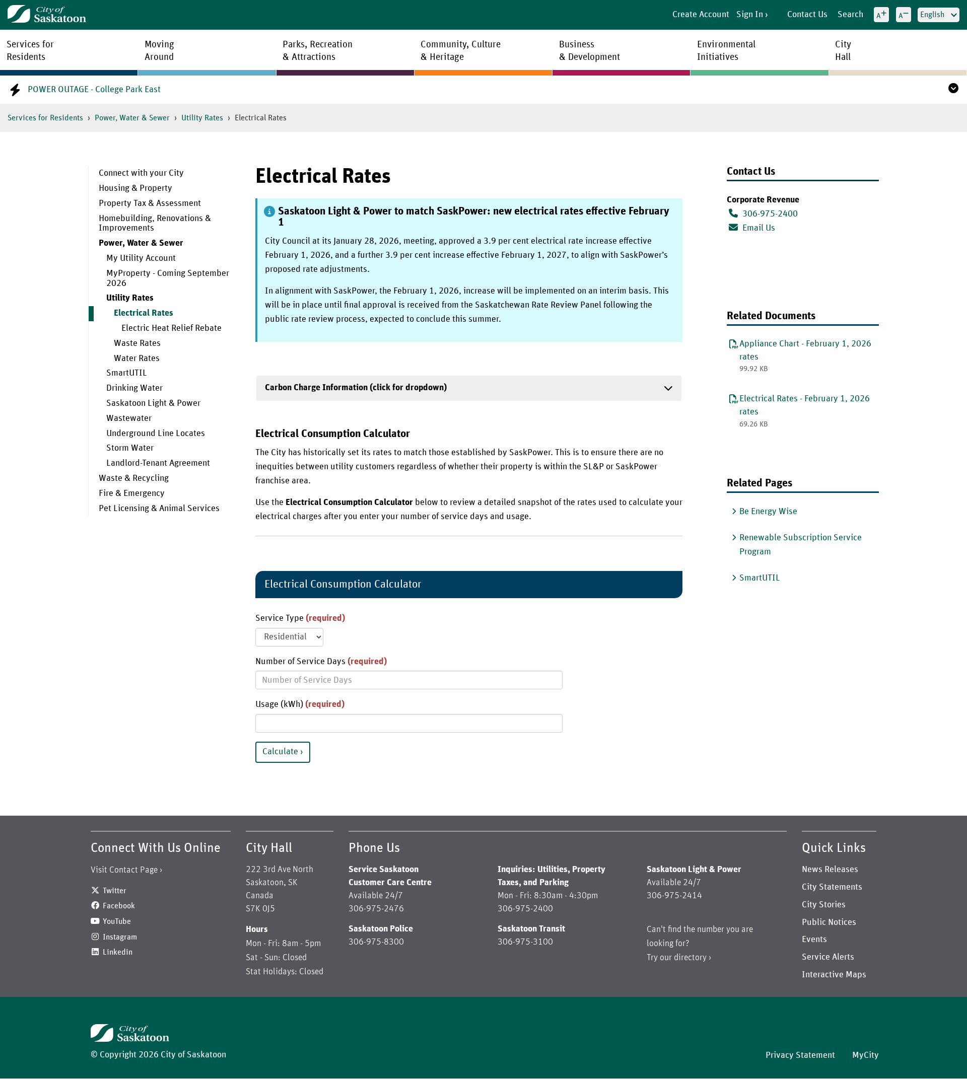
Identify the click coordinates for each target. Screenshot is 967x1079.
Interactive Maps (834, 974)
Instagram (120, 937)
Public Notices (829, 922)
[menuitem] (164, 173)
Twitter (114, 891)
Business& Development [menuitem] (589, 51)
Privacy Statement (800, 1055)
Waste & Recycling (134, 478)
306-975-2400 (770, 214)
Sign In (749, 14)
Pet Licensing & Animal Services (159, 508)
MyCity (865, 1055)
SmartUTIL (126, 373)
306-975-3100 (525, 942)
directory (690, 957)
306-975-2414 (674, 895)
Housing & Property (135, 188)
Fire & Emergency (132, 493)
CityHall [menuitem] (843, 51)
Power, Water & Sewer (132, 118)
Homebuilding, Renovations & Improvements (155, 223)
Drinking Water (134, 388)
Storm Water (130, 448)
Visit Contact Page (124, 870)
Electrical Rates (143, 313)
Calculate (280, 751)
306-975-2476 (376, 908)
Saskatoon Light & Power (153, 403)
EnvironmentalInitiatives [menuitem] (726, 51)
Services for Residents (45, 118)
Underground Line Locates (155, 433)
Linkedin (117, 952)
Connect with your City (141, 173)
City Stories (824, 904)
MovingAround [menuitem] (159, 51)
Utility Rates (202, 118)
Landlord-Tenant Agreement (158, 463)
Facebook (119, 906)
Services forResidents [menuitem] (30, 51)
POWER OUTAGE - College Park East (94, 89)
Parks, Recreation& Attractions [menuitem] (318, 51)
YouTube (117, 921)
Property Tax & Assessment (150, 203)
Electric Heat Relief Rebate (171, 328)
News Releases (830, 869)
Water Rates (137, 358)
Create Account (700, 14)
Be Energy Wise (768, 511)
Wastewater (129, 418)
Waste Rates (137, 343)
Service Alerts (828, 957)
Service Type (300, 618)
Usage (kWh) (299, 704)
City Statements (832, 887)
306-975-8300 (376, 942)
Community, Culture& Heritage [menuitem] (461, 51)
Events (814, 939)
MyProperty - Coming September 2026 (167, 278)
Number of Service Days (321, 661)
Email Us (757, 228)
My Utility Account (141, 258)
